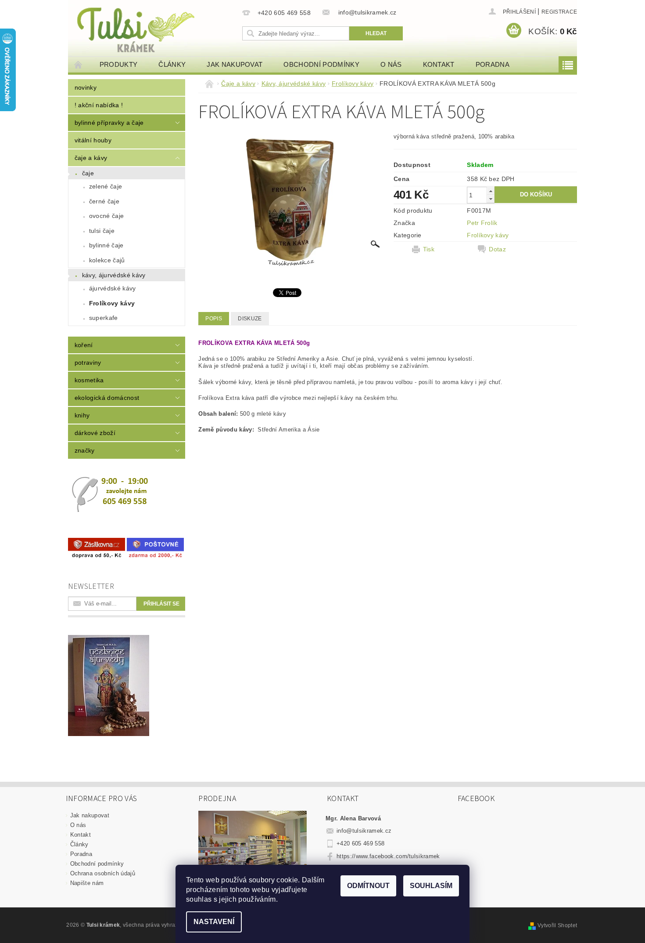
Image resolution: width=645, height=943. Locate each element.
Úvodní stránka (78, 64)
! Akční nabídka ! (99, 105)
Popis (213, 319)
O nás (391, 64)
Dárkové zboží (95, 432)
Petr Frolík (482, 222)
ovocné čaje (106, 215)
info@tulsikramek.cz (364, 830)
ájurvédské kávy (112, 288)
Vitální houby (93, 140)
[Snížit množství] (490, 199)
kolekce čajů (107, 260)
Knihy (82, 415)
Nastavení (214, 921)
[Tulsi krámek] (153, 28)
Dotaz (497, 249)
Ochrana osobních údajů (102, 873)
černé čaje (104, 201)
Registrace (559, 12)
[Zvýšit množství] (490, 191)
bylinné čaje (106, 245)
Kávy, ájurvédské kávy (114, 275)
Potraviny (88, 362)
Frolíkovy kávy (112, 303)
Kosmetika (89, 380)
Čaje (88, 173)
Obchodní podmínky (321, 64)
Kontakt (439, 64)
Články (172, 64)
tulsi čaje (102, 230)
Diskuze (250, 319)
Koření (84, 344)
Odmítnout (368, 885)
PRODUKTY (119, 64)
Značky (85, 450)
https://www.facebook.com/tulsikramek (388, 856)
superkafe (103, 317)
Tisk (428, 249)
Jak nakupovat (234, 64)
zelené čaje (105, 186)
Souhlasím (431, 885)
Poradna (492, 64)
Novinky (86, 87)
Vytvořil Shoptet (557, 925)
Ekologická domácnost (107, 397)
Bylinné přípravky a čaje (109, 122)
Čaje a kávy (91, 157)
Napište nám (87, 883)
